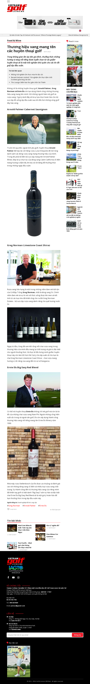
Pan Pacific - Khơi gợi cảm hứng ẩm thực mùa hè (25, 545)
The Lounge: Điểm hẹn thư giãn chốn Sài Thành (28, 82)
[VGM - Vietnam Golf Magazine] (17, 7)
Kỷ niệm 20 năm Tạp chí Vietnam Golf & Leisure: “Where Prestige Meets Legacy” (26, 35)
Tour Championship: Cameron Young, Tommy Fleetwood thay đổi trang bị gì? (73, 118)
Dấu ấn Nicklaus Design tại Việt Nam (70, 35)
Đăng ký (77, 635)
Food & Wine (14, 40)
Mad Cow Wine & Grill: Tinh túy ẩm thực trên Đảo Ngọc (25, 528)
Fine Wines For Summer (52, 535)
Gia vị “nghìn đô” (52, 525)
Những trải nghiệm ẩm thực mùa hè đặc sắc (27, 74)
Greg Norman (14, 505)
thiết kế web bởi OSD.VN (45, 683)
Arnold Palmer (30, 505)
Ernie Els (43, 505)
